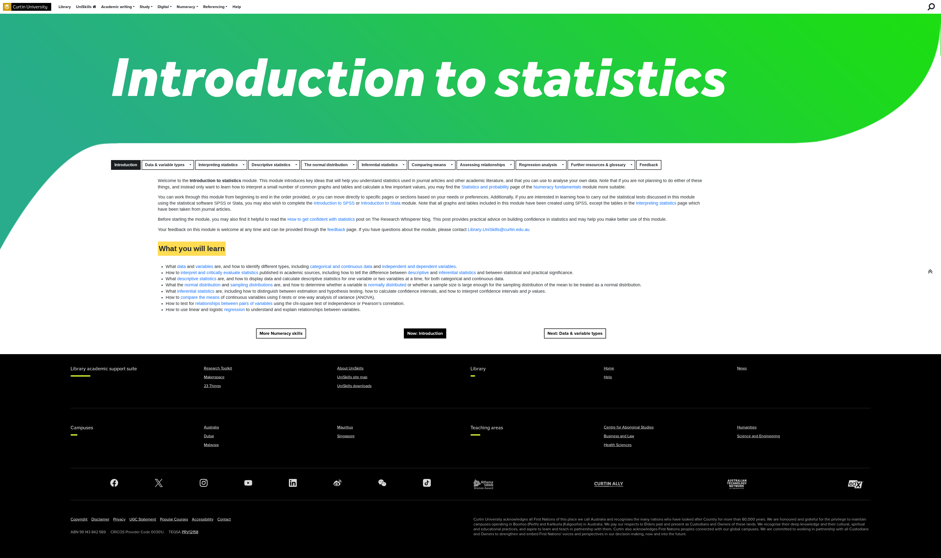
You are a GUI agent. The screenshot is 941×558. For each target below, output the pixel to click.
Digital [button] (163, 6)
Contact (224, 519)
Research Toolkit (218, 368)
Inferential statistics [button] (380, 165)
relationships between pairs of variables (233, 303)
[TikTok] (427, 484)
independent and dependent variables (419, 266)
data (181, 266)
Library (65, 6)
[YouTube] (248, 484)
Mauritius (345, 427)
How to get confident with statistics (321, 219)
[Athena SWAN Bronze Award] (485, 484)
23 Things (212, 386)
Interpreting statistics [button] (218, 165)
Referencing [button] (213, 6)
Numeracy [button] (186, 6)
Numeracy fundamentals (557, 187)
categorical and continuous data (341, 266)
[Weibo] (337, 484)
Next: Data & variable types (575, 333)
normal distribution (203, 284)
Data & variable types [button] (165, 165)
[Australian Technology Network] (739, 484)
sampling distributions (251, 284)
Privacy (119, 519)
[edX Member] (857, 484)
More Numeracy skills (281, 333)
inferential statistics (457, 272)
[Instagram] (204, 484)
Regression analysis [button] (538, 165)
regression (234, 309)
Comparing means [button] (429, 165)
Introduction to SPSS (334, 203)
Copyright (79, 519)
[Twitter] (159, 484)
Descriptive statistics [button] (271, 165)
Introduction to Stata (380, 203)
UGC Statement (142, 519)
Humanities (746, 427)
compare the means (200, 297)
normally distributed (387, 284)
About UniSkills (350, 368)
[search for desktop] (931, 7)
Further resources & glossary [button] (598, 165)
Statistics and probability (485, 187)
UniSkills (84, 6)
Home (609, 368)
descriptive (418, 272)
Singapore (346, 436)
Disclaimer (100, 519)
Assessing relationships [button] (482, 165)
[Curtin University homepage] (27, 7)
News (742, 368)
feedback (336, 229)
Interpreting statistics (656, 203)
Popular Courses (174, 519)
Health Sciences (617, 444)
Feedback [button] (649, 165)
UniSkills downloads (354, 386)
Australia (211, 427)
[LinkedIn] (293, 484)
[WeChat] (382, 484)
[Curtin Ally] (612, 484)
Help (237, 6)
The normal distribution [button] (326, 165)
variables (204, 266)
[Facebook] (114, 484)
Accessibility (202, 519)
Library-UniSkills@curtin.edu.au (499, 229)
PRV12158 (190, 532)
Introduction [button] (125, 165)
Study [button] (145, 6)
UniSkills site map (352, 377)
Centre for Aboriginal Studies (629, 427)
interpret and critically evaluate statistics (219, 272)
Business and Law (619, 436)
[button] (190, 165)
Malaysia (211, 444)
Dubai (209, 436)
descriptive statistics (196, 278)
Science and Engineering (758, 436)
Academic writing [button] (116, 6)
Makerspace (214, 377)
